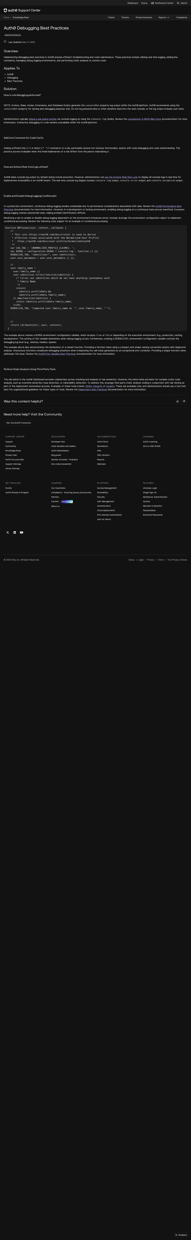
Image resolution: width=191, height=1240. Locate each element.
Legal (140, 560)
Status (131, 560)
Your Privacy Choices (177, 560)
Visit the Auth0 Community (18, 423)
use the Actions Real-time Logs (121, 177)
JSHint (88, 386)
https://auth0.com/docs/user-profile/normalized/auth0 (53, 241)
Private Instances (144, 17)
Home (6, 17)
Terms (161, 560)
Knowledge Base (21, 17)
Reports (162, 17)
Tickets (111, 17)
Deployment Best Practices (92, 389)
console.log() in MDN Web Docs (144, 119)
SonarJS (97, 386)
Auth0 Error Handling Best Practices (57, 353)
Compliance (181, 17)
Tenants (125, 17)
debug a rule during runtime (42, 119)
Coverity (110, 386)
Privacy (150, 560)
